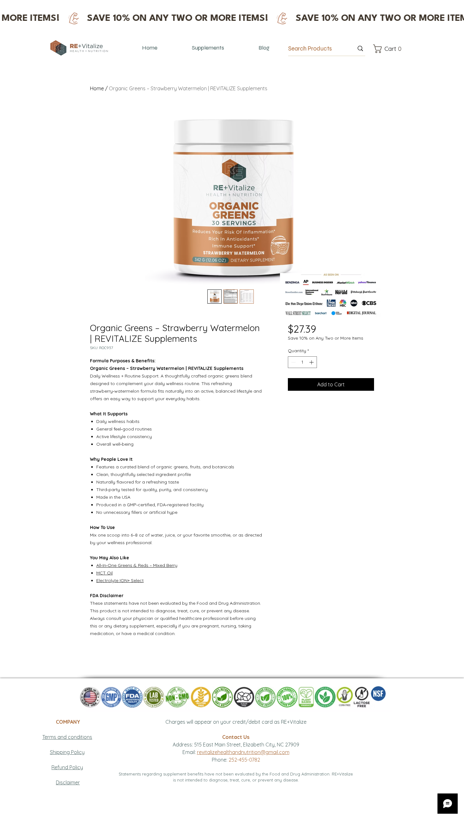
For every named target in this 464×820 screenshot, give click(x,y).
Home (97, 88)
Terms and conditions (67, 737)
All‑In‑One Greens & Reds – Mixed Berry (136, 565)
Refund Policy (67, 767)
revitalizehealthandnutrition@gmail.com (243, 752)
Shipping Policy (67, 752)
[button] (389, 49)
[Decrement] (293, 362)
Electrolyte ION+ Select (120, 580)
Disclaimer (68, 782)
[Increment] (312, 362)
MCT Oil (104, 573)
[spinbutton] (302, 362)
